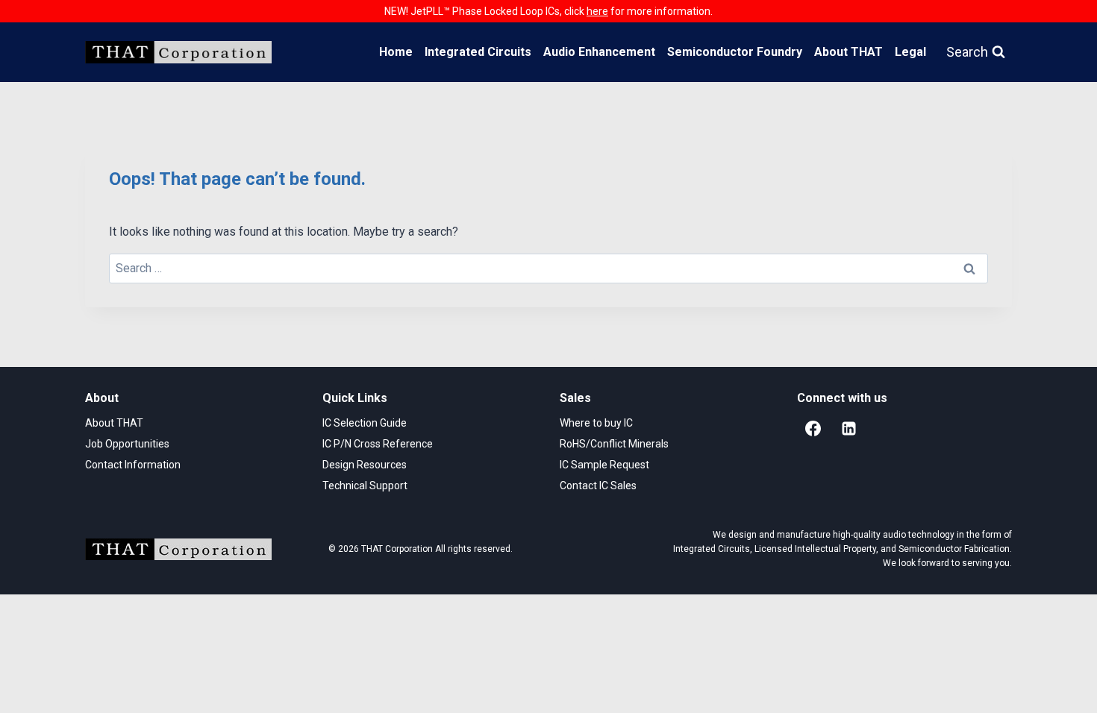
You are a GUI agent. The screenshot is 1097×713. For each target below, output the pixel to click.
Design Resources (364, 465)
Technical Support (364, 485)
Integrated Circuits (478, 52)
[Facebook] (812, 429)
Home (396, 52)
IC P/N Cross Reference (377, 444)
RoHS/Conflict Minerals (614, 444)
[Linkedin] (848, 429)
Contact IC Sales (598, 485)
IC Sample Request (604, 465)
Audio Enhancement (599, 52)
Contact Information (133, 465)
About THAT (848, 52)
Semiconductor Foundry (734, 52)
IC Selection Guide (364, 423)
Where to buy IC (596, 423)
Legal (910, 52)
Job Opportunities (127, 444)
